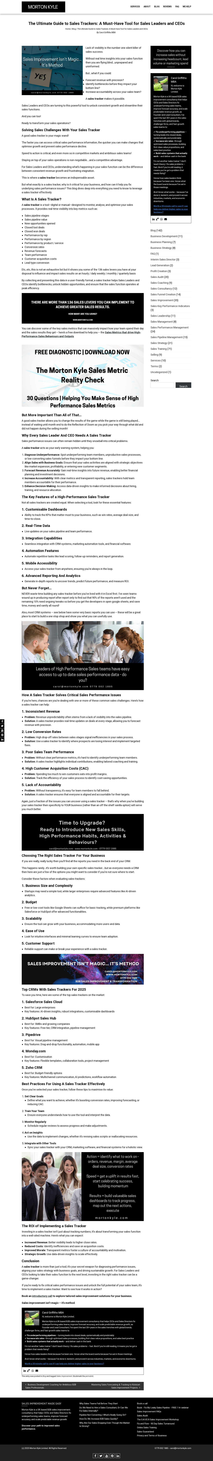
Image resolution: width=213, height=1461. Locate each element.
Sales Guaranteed (145, 1431)
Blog (157, 6)
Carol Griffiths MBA (107, 32)
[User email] (37, 1370)
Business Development (164, 236)
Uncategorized (159, 372)
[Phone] (28, 1370)
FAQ (177, 6)
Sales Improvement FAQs (149, 1411)
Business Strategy (161, 247)
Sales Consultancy (161, 288)
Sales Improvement (64, 1376)
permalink (89, 1376)
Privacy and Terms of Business (152, 1435)
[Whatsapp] (32, 1370)
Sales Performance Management (170, 327)
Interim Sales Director (163, 259)
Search (155, 380)
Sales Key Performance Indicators (170, 306)
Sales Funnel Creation (163, 294)
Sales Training (159, 348)
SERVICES (135, 6)
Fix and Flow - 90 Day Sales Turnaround (155, 1423)
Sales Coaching (159, 282)
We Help (187, 6)
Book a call (142, 1403)
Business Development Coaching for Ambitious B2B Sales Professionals (50, 1386)
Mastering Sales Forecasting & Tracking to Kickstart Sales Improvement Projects (115, 1386)
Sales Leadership (160, 315)
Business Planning (161, 242)
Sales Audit (157, 277)
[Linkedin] (24, 1370)
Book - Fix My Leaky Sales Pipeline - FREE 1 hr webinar (163, 1407)
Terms (154, 366)
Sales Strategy (159, 343)
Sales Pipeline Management (166, 337)
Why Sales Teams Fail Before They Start (98, 1403)
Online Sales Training (147, 1427)
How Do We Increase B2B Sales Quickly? (98, 1419)
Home (67, 29)
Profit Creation (159, 271)
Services (156, 360)
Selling (154, 354)
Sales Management (162, 321)
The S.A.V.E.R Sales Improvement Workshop (158, 1419)
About (147, 6)
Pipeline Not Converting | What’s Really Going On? (102, 1415)
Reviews (167, 6)
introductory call (42, 1296)
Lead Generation (160, 265)
